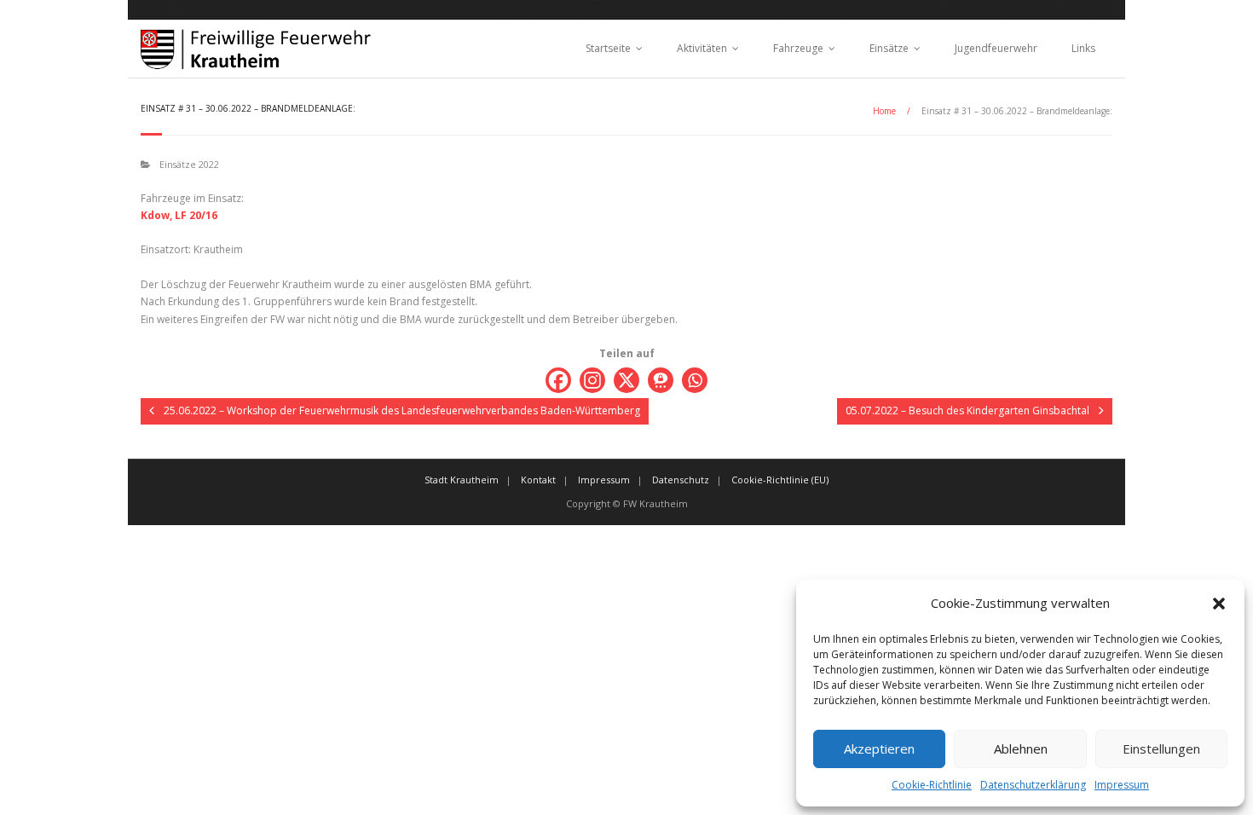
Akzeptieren (879, 748)
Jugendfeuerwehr (996, 48)
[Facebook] (558, 380)
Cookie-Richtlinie (932, 784)
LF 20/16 (196, 215)
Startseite (608, 48)
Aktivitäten (702, 48)
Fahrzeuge (798, 48)
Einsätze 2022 (189, 164)
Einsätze (889, 48)
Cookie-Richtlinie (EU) (780, 479)
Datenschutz (680, 479)
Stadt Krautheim (461, 479)
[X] (626, 380)
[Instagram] (592, 380)
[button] (1218, 603)
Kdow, (156, 215)
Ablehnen (1021, 748)
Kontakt (538, 479)
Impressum (1121, 784)
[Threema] (660, 380)
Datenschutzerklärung (1033, 784)
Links (1083, 48)
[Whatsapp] (694, 380)
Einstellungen (1161, 748)
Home (884, 111)
